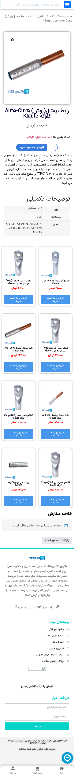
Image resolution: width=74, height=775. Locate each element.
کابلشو (31, 16)
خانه (69, 16)
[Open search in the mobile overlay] (31, 4)
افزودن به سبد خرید (31, 147)
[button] (67, 4)
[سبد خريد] (37, 768)
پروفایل (12, 773)
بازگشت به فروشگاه (57, 540)
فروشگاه (60, 16)
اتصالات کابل (45, 16)
